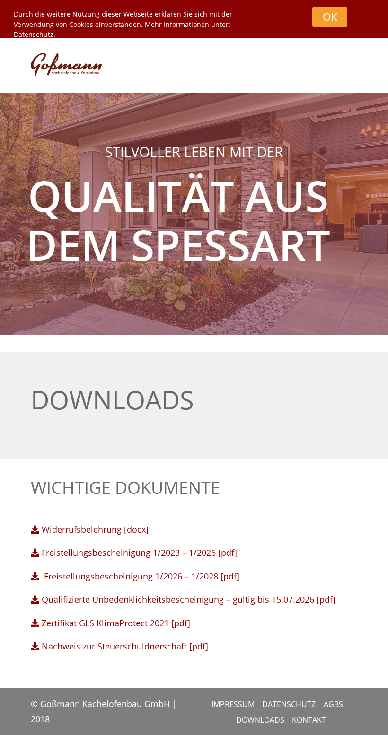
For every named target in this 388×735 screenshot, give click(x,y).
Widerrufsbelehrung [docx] (95, 529)
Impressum (233, 704)
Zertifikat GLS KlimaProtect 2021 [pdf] (114, 623)
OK (330, 17)
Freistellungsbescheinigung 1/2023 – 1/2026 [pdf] (139, 552)
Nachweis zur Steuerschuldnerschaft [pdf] (125, 646)
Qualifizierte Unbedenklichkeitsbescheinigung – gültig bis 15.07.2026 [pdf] (187, 599)
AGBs (333, 704)
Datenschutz (33, 34)
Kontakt (309, 720)
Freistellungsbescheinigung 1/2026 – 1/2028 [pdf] (140, 576)
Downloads (260, 720)
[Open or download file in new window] (35, 623)
